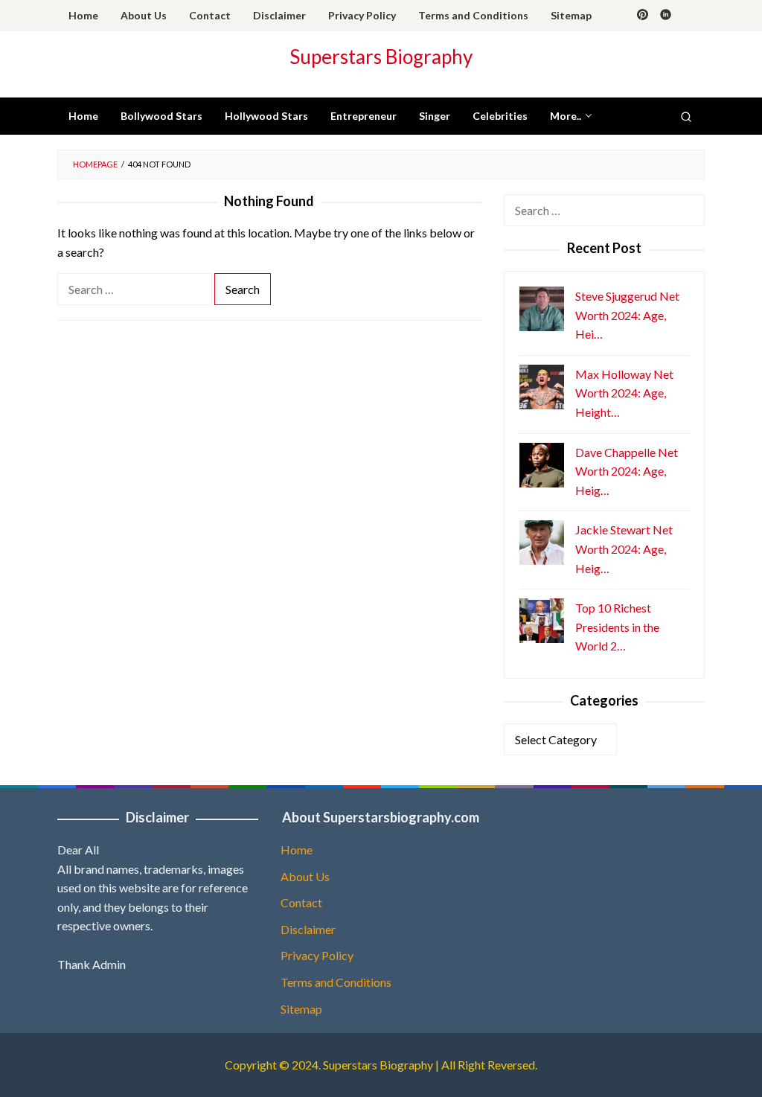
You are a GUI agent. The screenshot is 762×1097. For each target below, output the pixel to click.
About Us (305, 876)
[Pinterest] (642, 15)
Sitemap (301, 1009)
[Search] (686, 116)
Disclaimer (308, 929)
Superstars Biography (381, 56)
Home (297, 849)
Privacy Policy (317, 955)
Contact (301, 902)
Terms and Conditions (336, 982)
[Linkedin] (665, 15)
